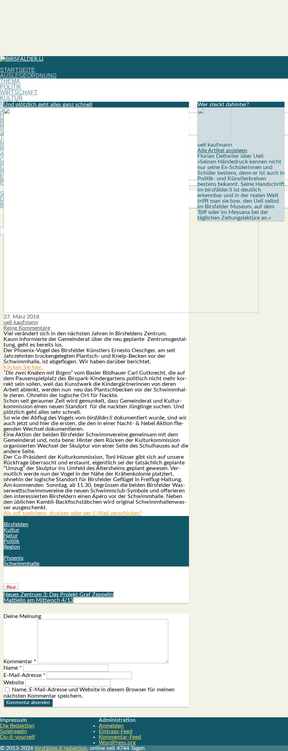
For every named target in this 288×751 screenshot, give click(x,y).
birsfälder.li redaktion (61, 748)
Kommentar (20, 661)
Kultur (11, 530)
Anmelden (111, 726)
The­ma (10, 81)
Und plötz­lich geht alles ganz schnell (48, 104)
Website (14, 682)
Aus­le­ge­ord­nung (28, 76)
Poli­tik (10, 87)
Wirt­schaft (19, 92)
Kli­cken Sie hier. (24, 367)
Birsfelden (16, 524)
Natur (11, 535)
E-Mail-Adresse (24, 675)
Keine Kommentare (27, 328)
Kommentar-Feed (120, 737)
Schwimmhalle (21, 563)
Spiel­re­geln (13, 731)
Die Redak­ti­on (17, 726)
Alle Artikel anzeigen (222, 150)
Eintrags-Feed (115, 731)
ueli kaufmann (21, 322)
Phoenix (14, 558)
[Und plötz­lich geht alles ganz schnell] (131, 311)
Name (13, 668)
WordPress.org (117, 742)
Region (12, 547)
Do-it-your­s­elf (17, 737)
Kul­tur (11, 98)
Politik (11, 541)
